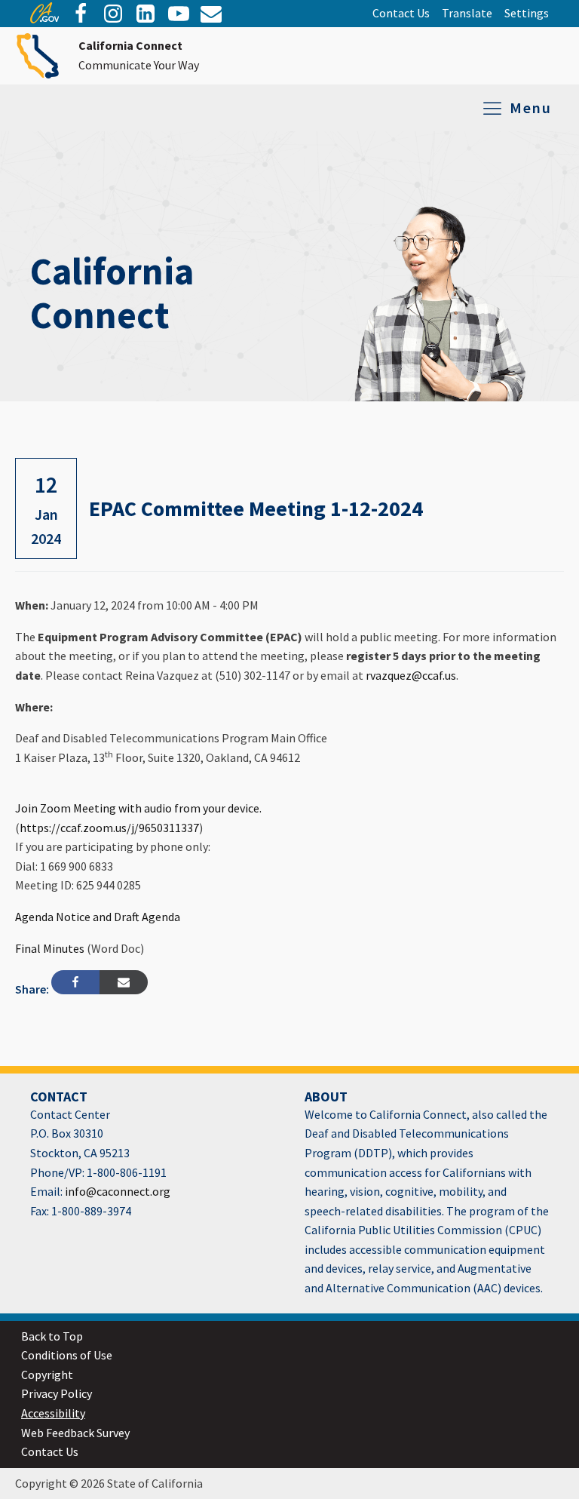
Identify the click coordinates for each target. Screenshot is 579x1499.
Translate (467, 12)
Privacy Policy (56, 1393)
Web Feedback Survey (75, 1432)
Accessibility (53, 1413)
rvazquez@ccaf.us (411, 675)
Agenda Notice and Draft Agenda (97, 916)
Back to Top (52, 1336)
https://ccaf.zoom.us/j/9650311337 (109, 827)
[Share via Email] (124, 982)
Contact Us (401, 12)
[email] (145, 13)
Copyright (47, 1374)
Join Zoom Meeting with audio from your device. (138, 808)
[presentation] (44, 18)
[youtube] (178, 13)
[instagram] (113, 13)
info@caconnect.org (116, 1191)
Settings (526, 12)
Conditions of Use (66, 1354)
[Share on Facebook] (75, 982)
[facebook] (80, 13)
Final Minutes (49, 948)
